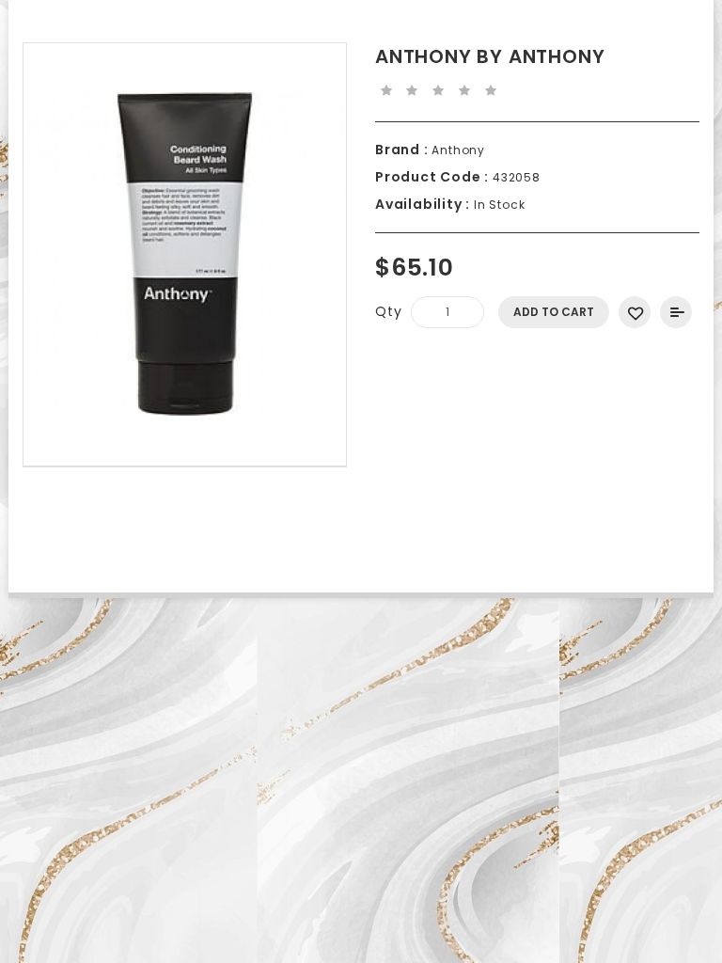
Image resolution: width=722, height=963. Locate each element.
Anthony (457, 150)
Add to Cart (553, 312)
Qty (388, 311)
